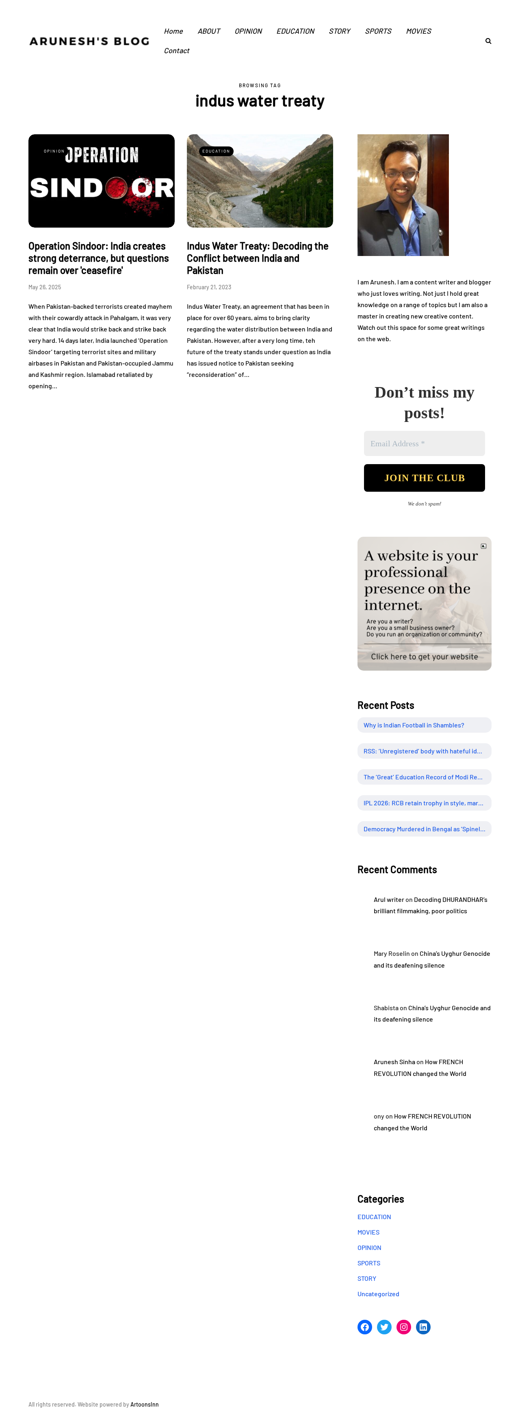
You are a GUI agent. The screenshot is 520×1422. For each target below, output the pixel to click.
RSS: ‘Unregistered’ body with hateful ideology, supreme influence (428, 751)
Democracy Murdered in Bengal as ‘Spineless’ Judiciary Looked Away (428, 829)
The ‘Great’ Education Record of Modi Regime (428, 777)
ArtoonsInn (144, 1404)
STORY (339, 30)
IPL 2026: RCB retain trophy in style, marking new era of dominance (428, 803)
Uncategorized (378, 1293)
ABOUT (208, 30)
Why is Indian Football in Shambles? (414, 725)
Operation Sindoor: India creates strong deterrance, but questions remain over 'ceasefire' (98, 258)
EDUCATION (295, 30)
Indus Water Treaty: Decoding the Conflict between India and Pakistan (258, 258)
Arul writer (389, 899)
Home (173, 30)
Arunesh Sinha (394, 1061)
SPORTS (378, 30)
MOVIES (418, 30)
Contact (176, 50)
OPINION (248, 30)
